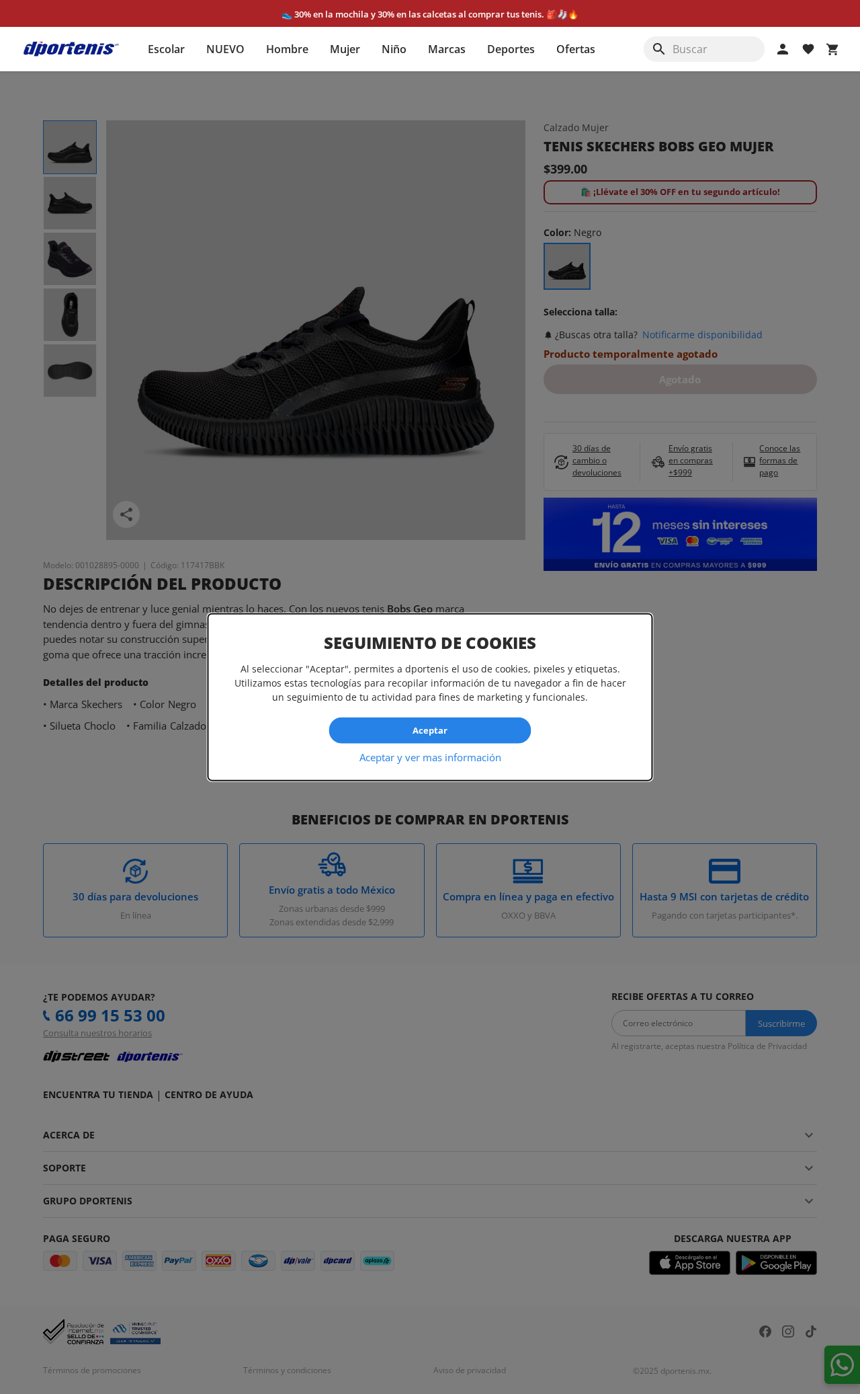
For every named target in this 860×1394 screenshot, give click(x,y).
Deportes (511, 49)
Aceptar (430, 730)
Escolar (166, 49)
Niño (394, 49)
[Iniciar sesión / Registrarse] (783, 49)
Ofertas (575, 49)
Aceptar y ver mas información (430, 756)
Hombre (287, 49)
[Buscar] (659, 49)
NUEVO (225, 49)
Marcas (447, 49)
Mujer (345, 49)
